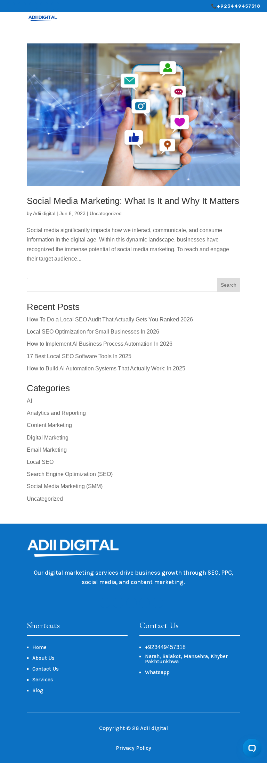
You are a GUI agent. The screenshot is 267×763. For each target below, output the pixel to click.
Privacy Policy (133, 748)
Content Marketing (49, 425)
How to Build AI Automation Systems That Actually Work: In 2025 (106, 368)
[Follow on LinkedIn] (55, 6)
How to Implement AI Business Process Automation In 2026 (99, 344)
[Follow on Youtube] (44, 6)
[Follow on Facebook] (11, 6)
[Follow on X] (33, 6)
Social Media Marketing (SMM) (65, 486)
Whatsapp (157, 672)
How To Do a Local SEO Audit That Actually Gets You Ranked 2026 (110, 319)
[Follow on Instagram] (22, 6)
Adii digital (44, 213)
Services (42, 679)
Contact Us (45, 669)
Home (39, 647)
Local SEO (40, 462)
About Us (43, 658)
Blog (37, 690)
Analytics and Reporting (56, 413)
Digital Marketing (47, 438)
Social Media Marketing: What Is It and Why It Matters (133, 201)
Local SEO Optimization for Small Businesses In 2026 (93, 332)
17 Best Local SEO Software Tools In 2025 (79, 356)
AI (29, 401)
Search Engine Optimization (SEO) (70, 474)
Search (228, 285)
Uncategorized (106, 213)
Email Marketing (47, 450)
